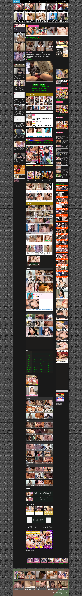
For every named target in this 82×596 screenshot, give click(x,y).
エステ (49, 357)
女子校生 (29, 371)
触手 (48, 371)
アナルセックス (29, 367)
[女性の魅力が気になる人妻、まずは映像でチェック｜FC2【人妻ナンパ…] (41, 100)
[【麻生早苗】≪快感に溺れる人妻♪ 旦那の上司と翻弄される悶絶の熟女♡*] (28, 103)
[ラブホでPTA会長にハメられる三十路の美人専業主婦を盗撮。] (28, 100)
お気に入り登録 (29, 59)
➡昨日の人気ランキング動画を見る (39, 90)
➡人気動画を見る (34, 86)
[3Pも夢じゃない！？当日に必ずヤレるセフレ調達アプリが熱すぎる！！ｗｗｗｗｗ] (19, 56)
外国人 (29, 365)
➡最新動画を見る (45, 86)
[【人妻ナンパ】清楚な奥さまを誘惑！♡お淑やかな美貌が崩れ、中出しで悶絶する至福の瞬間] (50, 97)
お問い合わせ (66, 592)
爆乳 (41, 359)
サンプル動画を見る (60, 117)
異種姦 (34, 371)
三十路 (27, 52)
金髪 (41, 365)
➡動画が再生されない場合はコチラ (39, 88)
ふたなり (41, 371)
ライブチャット (29, 363)
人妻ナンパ (31, 52)
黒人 (33, 365)
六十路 (29, 357)
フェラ (29, 361)
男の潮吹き (34, 359)
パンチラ (41, 367)
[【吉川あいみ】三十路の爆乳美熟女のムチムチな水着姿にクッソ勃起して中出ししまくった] (37, 103)
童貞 (48, 369)
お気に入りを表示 (55, 592)
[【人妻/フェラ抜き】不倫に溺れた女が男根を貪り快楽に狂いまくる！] (41, 103)
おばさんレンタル (35, 367)
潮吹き (29, 359)
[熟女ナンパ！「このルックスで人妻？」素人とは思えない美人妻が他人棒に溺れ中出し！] (46, 103)
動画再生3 (42, 84)
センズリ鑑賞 (29, 369)
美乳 (50, 52)
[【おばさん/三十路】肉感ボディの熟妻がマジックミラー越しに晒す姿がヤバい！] (36, 107)
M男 (48, 365)
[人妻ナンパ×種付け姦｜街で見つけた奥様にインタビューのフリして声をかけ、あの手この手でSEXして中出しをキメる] (49, 107)
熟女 (43, 52)
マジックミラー (42, 361)
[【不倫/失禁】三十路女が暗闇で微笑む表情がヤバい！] (28, 97)
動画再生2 (35, 84)
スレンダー (35, 52)
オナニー (41, 369)
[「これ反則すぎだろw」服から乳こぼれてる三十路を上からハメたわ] (32, 103)
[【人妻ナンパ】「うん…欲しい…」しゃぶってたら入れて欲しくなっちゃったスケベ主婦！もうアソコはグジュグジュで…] (42, 107)
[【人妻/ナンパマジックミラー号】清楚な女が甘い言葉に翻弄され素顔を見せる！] (46, 100)
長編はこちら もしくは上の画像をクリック (39, 165)
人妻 (41, 52)
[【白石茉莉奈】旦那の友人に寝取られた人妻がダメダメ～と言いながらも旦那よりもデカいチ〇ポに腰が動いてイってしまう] (32, 100)
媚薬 (48, 363)
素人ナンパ (47, 52)
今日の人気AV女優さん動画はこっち (31, 37)
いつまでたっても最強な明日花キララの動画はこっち (34, 38)
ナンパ (38, 52)
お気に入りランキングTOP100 (60, 593)
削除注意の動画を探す (60, 184)
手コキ (49, 361)
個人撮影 (49, 355)
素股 (48, 367)
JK (40, 355)
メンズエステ (42, 357)
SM (48, 359)
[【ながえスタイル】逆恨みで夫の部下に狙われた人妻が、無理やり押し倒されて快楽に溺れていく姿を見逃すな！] (29, 107)
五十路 (29, 355)
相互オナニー (35, 369)
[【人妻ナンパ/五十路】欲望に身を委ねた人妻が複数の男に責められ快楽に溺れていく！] (50, 103)
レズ (33, 357)
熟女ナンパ (34, 355)
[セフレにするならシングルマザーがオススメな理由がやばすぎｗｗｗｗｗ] (19, 47)
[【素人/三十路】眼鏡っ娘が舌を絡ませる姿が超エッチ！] (37, 97)
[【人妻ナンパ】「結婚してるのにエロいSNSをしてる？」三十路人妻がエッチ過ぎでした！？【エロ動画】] (46, 97)
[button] (67, 390)
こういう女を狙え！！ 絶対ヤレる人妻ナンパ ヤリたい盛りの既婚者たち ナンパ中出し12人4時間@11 (62, 115)
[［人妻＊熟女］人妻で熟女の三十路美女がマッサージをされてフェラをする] (32, 97)
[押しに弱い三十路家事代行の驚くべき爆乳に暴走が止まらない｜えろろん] (37, 100)
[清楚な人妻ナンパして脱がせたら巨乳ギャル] (41, 97)
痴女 (41, 363)
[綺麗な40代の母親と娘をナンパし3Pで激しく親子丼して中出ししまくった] (50, 100)
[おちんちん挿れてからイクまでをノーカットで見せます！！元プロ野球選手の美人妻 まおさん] (39, 154)
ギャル (34, 361)
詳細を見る (27, 549)
